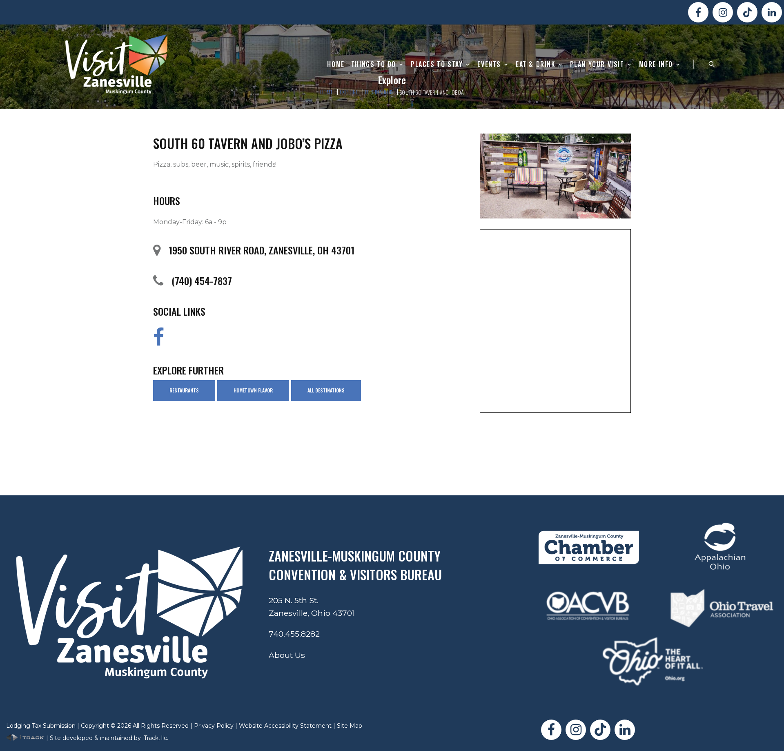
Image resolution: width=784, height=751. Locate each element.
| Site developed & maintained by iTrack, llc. (106, 738)
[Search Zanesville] (712, 64)
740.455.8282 (294, 634)
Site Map (349, 725)
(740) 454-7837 (202, 280)
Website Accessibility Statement (285, 725)
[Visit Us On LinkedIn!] (772, 12)
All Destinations (326, 390)
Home (335, 64)
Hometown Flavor (253, 390)
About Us (287, 655)
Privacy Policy (214, 725)
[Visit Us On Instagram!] (723, 12)
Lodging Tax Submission (41, 725)
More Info (656, 64)
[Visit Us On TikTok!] (747, 12)
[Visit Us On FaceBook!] (698, 12)
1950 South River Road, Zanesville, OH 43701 (261, 250)
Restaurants (184, 390)
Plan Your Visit (597, 64)
